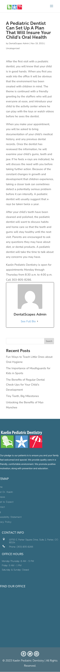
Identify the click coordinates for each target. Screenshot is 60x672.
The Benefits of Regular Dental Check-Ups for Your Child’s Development (25, 385)
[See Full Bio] (37, 321)
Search (49, 341)
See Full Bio (28, 321)
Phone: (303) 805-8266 (21, 546)
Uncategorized (13, 48)
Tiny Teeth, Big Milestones (22, 396)
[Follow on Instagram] (36, 653)
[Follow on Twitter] (30, 653)
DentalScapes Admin (19, 43)
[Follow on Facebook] (23, 653)
